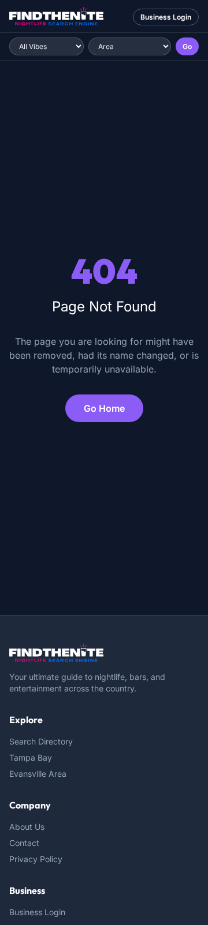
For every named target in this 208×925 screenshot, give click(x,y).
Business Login (165, 17)
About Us (26, 827)
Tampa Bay (30, 757)
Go (187, 46)
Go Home (104, 408)
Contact (24, 843)
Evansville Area (37, 774)
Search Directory (41, 741)
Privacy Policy (35, 859)
